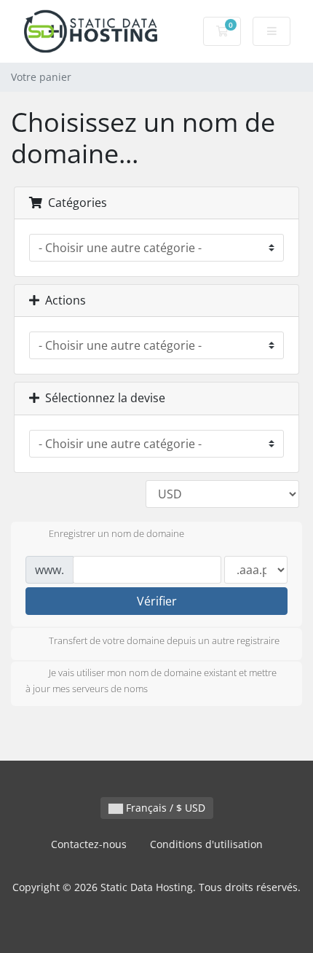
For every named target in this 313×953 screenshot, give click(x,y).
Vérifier (157, 601)
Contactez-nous (89, 844)
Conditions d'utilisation (206, 844)
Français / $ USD (164, 808)
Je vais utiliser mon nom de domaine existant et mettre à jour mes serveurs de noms (151, 680)
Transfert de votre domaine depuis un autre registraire (164, 640)
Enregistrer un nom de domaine (116, 534)
